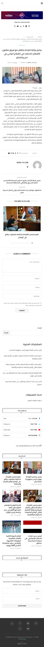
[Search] (2, 3)
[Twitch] (29, 26)
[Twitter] (21, 26)
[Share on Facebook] (17, 153)
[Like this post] (20, 153)
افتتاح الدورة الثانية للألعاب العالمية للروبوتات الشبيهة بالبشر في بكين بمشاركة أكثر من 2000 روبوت (11, 541)
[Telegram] (26, 26)
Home (40, 37)
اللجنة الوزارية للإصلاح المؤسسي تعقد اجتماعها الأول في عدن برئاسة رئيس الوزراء (12, 508)
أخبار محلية (30, 37)
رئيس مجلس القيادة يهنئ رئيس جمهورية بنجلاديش (25, 350)
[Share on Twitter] (15, 153)
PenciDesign (22, 639)
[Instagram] (14, 26)
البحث (39, 327)
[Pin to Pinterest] (13, 153)
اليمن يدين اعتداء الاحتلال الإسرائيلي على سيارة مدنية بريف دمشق (33, 539)
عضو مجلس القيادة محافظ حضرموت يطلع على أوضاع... (22, 236)
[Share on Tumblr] (11, 153)
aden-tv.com (32, 62)
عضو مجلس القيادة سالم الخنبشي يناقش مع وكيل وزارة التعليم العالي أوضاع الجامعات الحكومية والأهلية (24, 366)
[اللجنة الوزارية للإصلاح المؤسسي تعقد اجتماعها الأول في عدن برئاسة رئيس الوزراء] (11, 496)
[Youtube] (18, 26)
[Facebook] (23, 26)
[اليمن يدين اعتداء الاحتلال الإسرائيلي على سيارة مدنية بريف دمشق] (32, 527)
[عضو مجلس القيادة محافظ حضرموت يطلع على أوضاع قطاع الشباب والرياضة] (22, 218)
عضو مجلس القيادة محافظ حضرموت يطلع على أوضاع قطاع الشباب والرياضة (12, 480)
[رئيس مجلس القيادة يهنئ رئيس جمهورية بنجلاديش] (32, 467)
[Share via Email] (9, 153)
